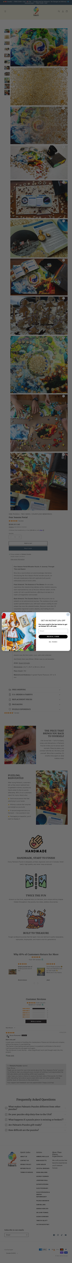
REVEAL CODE (53, 636)
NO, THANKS (53, 642)
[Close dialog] (68, 614)
